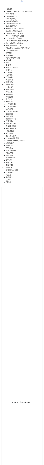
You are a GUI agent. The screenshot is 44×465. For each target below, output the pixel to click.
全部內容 (9, 55)
